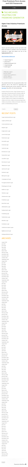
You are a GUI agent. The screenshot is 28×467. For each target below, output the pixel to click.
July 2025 (3, 262)
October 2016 (4, 440)
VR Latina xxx (9, 95)
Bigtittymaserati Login (6, 230)
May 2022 (4, 328)
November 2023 (5, 297)
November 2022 (5, 318)
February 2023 (5, 312)
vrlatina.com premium (6, 102)
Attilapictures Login (6, 165)
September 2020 (5, 362)
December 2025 (5, 254)
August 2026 (4, 242)
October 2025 (4, 257)
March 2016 (4, 452)
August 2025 (4, 261)
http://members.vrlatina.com (8, 56)
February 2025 (5, 271)
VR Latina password (11, 93)
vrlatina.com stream (16, 102)
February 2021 (5, 354)
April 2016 (4, 450)
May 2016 (4, 448)
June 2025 (4, 264)
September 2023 (5, 300)
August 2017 (4, 423)
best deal (4, 88)
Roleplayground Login (6, 186)
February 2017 (5, 433)
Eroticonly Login (5, 144)
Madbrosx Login (5, 189)
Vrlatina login (21, 95)
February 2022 (5, 333)
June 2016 (4, 447)
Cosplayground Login (6, 179)
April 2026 (4, 249)
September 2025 (5, 259)
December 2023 (5, 295)
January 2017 (4, 435)
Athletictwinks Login (6, 206)
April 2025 (4, 268)
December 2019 (5, 378)
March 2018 (4, 411)
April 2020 (4, 371)
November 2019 (5, 380)
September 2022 (5, 321)
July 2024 (3, 283)
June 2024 (4, 285)
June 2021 (4, 347)
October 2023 (4, 299)
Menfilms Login (5, 220)
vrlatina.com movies (6, 100)
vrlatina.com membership (18, 98)
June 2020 (4, 368)
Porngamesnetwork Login (7, 182)
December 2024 (5, 275)
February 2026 (5, 252)
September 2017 (5, 421)
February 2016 (5, 454)
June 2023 (4, 306)
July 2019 (3, 386)
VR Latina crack (19, 91)
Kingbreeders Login (6, 131)
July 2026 (3, 244)
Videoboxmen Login (6, 196)
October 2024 (4, 278)
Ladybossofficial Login (6, 120)
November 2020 (5, 359)
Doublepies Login (5, 224)
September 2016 (5, 442)
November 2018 (5, 397)
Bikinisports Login (5, 175)
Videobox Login (5, 193)
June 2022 (4, 326)
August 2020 (4, 364)
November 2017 (5, 417)
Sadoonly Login (5, 148)
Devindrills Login (5, 141)
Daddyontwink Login (6, 210)
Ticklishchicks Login (6, 217)
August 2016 (4, 443)
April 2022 (4, 330)
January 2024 (4, 293)
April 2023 (4, 309)
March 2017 (4, 431)
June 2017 (4, 426)
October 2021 (4, 340)
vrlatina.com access (13, 96)
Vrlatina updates (5, 96)
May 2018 (4, 407)
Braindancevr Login (6, 151)
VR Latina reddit (20, 93)
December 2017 (5, 416)
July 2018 (3, 404)
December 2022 (5, 316)
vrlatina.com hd (9, 98)
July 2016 (3, 445)
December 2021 (5, 337)
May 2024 (4, 287)
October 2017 (4, 419)
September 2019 (5, 383)
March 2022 (4, 331)
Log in (3, 462)
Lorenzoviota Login (6, 134)
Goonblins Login (5, 158)
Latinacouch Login (5, 169)
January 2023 (4, 314)
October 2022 (4, 319)
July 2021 (3, 345)
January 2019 (4, 393)
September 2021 (5, 342)
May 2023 (4, 307)
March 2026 (4, 250)
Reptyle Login (5, 127)
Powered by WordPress (19, 464)
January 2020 (4, 376)
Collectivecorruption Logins (7, 227)
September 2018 (5, 400)
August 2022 (4, 323)
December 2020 (5, 357)
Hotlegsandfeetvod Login (7, 234)
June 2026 (4, 245)
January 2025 (4, 273)
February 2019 (5, 392)
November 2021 (5, 338)
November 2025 (5, 256)
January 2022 (4, 335)
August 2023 (4, 302)
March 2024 (4, 290)
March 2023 (4, 311)
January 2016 (4, 455)
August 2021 (4, 343)
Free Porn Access (9, 91)
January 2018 (4, 414)
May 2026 (4, 247)
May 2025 (4, 266)
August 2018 (4, 402)
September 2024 (5, 280)
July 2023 (3, 304)
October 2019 (4, 381)
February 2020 (5, 374)
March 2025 (4, 269)
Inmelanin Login (5, 172)
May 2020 (4, 369)
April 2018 (4, 409)
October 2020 (4, 361)
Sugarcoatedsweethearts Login (8, 117)
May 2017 (4, 428)
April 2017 (4, 429)
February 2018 (5, 412)
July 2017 (3, 424)
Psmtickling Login (5, 213)
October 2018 (4, 398)
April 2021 (4, 350)
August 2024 (4, 281)
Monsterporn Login (6, 162)
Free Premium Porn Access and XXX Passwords (14, 2)
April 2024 (4, 288)
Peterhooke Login (5, 138)
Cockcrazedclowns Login (7, 124)
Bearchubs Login (5, 203)
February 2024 (5, 292)
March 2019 (4, 390)
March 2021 (4, 352)
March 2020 (4, 373)
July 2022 (3, 324)
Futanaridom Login (6, 155)
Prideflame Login (5, 200)
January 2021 (4, 355)
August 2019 (4, 385)
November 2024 (5, 276)
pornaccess (15, 103)
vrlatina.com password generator (18, 100)
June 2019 (4, 388)
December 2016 (5, 436)
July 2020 (3, 366)
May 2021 (4, 349)
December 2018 (5, 395)
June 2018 (4, 405)
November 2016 (5, 438)
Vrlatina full (15, 95)
